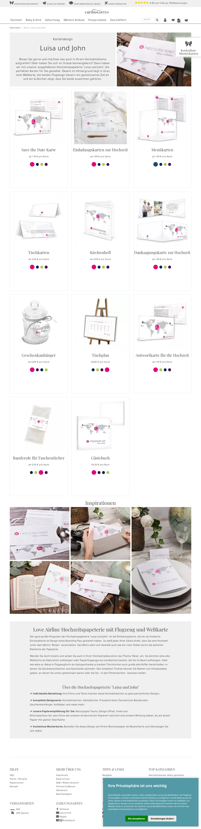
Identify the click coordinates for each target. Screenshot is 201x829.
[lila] (46, 472)
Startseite (15, 28)
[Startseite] (100, 12)
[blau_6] (37, 267)
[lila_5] (37, 369)
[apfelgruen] (35, 472)
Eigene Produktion (115, 3)
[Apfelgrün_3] (41, 267)
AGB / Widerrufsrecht (67, 783)
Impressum (62, 775)
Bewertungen (180, 3)
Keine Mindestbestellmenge (85, 3)
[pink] (32, 164)
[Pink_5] (94, 472)
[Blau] (93, 369)
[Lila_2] (46, 267)
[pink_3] (32, 267)
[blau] (37, 164)
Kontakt (14, 787)
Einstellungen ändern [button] (162, 818)
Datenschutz (63, 779)
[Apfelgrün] (41, 164)
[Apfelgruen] (46, 369)
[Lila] (46, 164)
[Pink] (107, 369)
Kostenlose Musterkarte (23, 3)
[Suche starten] (157, 20)
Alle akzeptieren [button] (136, 818)
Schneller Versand (53, 3)
